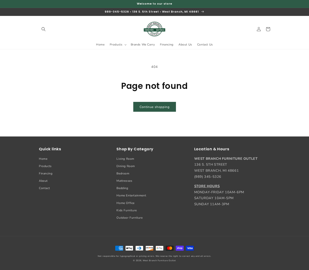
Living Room (125, 159)
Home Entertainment (131, 195)
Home (43, 159)
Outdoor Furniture (129, 218)
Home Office (125, 203)
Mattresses (124, 181)
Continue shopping (155, 107)
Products (45, 166)
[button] (43, 29)
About (43, 181)
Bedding (122, 188)
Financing (45, 173)
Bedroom (122, 173)
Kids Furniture (126, 210)
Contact (44, 188)
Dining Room (125, 166)
